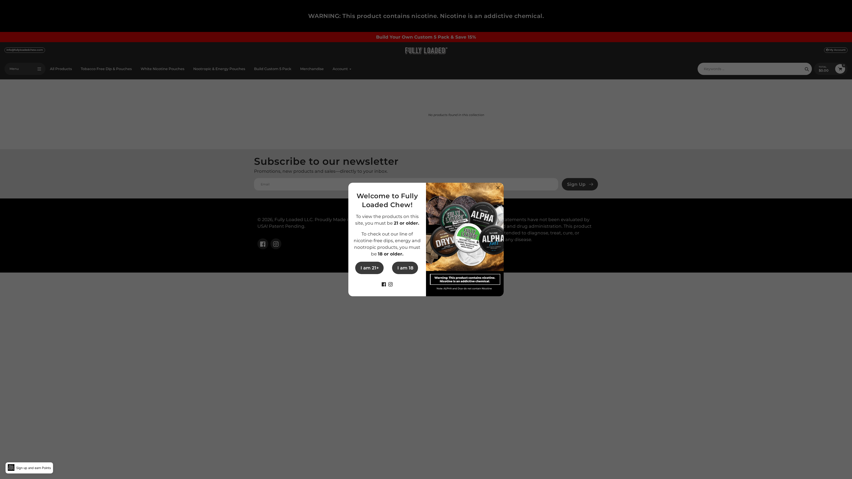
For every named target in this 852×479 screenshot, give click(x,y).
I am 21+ (370, 268)
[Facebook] (384, 284)
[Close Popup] (498, 187)
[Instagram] (390, 284)
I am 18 (405, 268)
